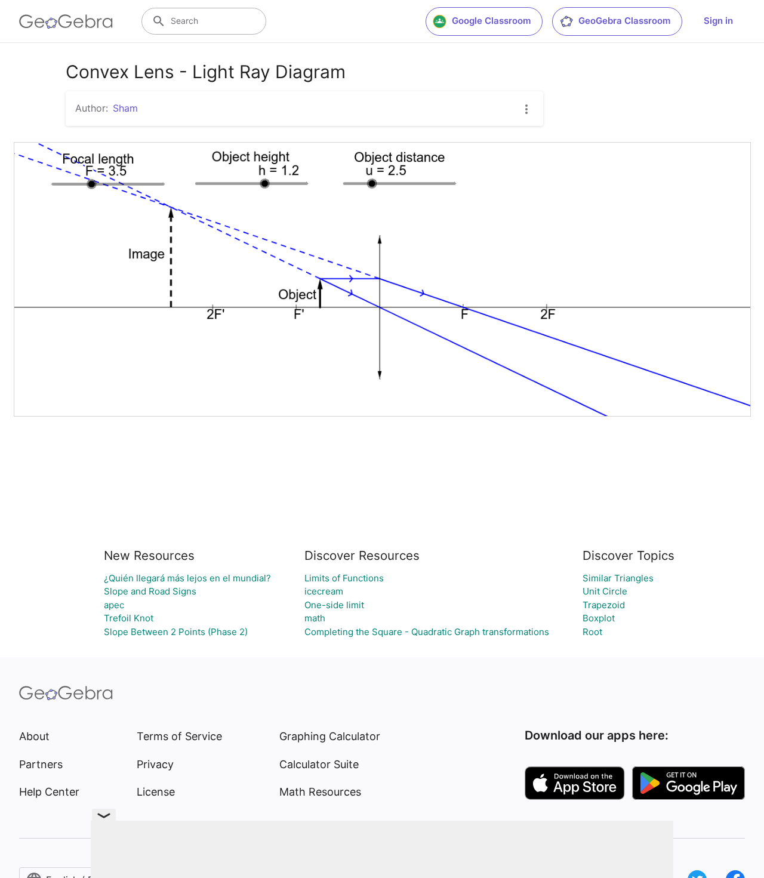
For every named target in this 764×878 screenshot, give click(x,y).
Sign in (718, 20)
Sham (125, 108)
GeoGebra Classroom (624, 20)
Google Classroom (491, 20)
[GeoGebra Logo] (66, 21)
